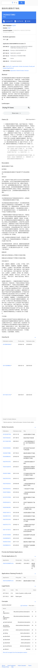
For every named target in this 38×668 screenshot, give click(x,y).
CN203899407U (7, 538)
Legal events (15, 66)
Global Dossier (20, 70)
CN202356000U (7, 448)
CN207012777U (7, 524)
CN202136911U (7, 512)
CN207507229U (7, 519)
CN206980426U (7, 456)
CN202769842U (7, 492)
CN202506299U (7, 507)
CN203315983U (7, 473)
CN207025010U (7, 488)
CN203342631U (7, 502)
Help (12, 667)
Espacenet (13, 70)
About (3, 665)
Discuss (26, 70)
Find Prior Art (19, 21)
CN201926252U (7, 437)
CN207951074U (7, 478)
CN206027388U (7, 453)
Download (24, 605)
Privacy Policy (5, 667)
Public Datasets (22, 665)
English (14, 25)
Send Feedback (12, 665)
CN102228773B (7, 434)
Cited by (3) (8, 66)
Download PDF (9, 21)
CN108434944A (7, 344)
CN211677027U (7, 529)
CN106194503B (7, 534)
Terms (29, 665)
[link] (6, 612)
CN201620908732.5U (8, 563)
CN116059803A (7, 365)
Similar (28, 21)
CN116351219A (7, 394)
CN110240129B (7, 441)
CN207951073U (7, 461)
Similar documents (23, 66)
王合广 (9, 28)
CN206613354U (7, 541)
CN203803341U (7, 545)
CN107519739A (7, 497)
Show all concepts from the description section (15, 652)
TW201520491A (7, 466)
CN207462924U (7, 483)
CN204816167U (7, 516)
